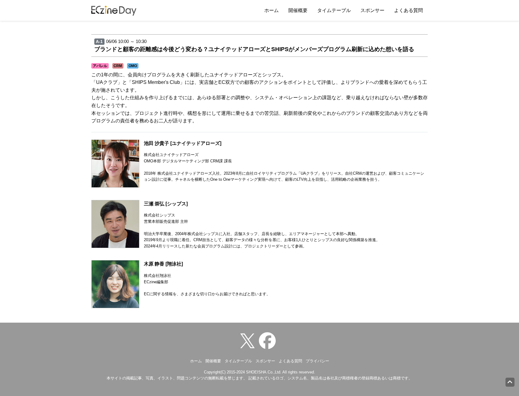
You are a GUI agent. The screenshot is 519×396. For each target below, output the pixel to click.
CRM (118, 66)
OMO (133, 66)
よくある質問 (408, 10)
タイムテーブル (334, 10)
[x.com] (249, 340)
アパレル (100, 66)
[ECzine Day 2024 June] (269, 340)
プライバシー (317, 361)
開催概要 (298, 10)
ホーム (271, 10)
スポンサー (372, 10)
